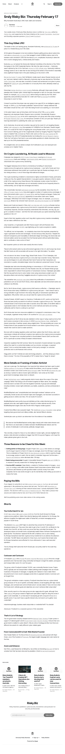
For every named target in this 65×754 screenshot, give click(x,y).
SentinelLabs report (14, 379)
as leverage (44, 97)
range (22, 558)
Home (4, 4)
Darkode (25, 637)
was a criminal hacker (23, 94)
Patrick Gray (8, 34)
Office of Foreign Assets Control (14, 192)
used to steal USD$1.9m (26, 514)
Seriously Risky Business (11, 13)
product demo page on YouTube (38, 484)
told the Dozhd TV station (14, 77)
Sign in (50, 4)
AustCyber (56, 34)
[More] (22, 4)
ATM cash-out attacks (45, 314)
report (14, 558)
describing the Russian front (43, 201)
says (11, 64)
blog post (49, 649)
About (10, 4)
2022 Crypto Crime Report (29, 157)
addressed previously (28, 190)
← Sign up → (35, 737)
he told (16, 105)
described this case (55, 370)
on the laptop (19, 368)
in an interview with (37, 205)
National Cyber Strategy (40, 618)
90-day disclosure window (37, 453)
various (41, 558)
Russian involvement (48, 159)
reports (42, 449)
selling (21, 83)
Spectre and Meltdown (13, 457)
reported (34, 558)
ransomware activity (32, 159)
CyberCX (28, 36)
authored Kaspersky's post (12, 116)
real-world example (48, 651)
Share (57, 25)
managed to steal (17, 127)
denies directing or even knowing (21, 90)
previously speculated (23, 279)
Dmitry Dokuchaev (9, 81)
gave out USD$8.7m (53, 460)
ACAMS (22, 227)
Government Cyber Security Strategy (36, 621)
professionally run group (18, 55)
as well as (47, 112)
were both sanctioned (18, 196)
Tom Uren (12, 24)
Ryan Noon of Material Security (31, 490)
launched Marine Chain (42, 321)
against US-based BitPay (27, 194)
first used (16, 525)
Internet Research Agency (50, 136)
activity (28, 558)
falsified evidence (9, 368)
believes (10, 593)
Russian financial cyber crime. (15, 118)
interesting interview (36, 635)
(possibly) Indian (52, 410)
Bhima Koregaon (32, 370)
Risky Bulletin (45, 737)
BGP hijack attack (10, 514)
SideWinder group (39, 410)
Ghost (36, 741)
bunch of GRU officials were (38, 68)
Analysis (16, 4)
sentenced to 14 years (51, 46)
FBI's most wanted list (49, 134)
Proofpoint (37, 36)
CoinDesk (46, 205)
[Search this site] (44, 4)
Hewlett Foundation (46, 34)
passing (14, 83)
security (46, 558)
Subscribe (58, 4)
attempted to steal (55, 129)
